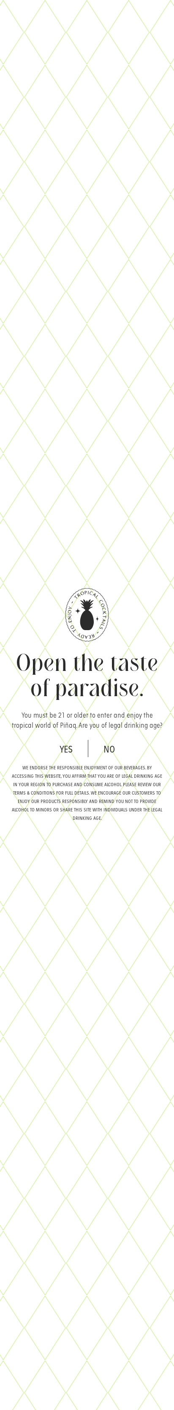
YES (66, 748)
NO (109, 748)
